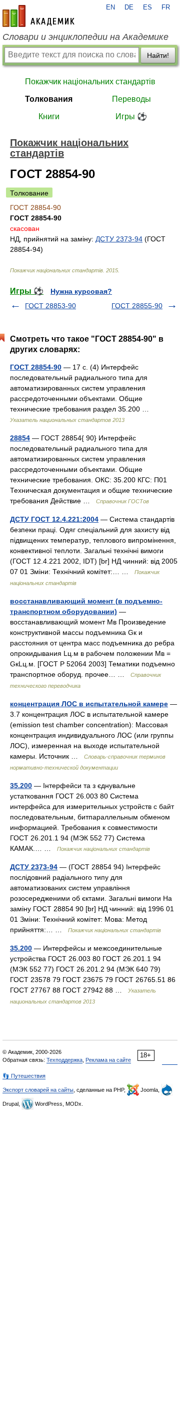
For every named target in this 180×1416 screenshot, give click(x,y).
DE (129, 7)
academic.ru (38, 16)
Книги (49, 116)
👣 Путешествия (24, 1076)
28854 (20, 438)
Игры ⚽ (131, 116)
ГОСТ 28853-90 (50, 306)
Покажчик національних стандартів (90, 81)
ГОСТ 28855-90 (137, 306)
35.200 (21, 786)
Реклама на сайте (108, 1060)
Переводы (131, 99)
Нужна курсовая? (81, 291)
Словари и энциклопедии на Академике (85, 37)
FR (166, 7)
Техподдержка (64, 1060)
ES (147, 7)
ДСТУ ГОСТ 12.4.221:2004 (54, 519)
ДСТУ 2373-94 (119, 239)
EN (110, 7)
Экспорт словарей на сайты (38, 1090)
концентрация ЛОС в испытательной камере (89, 704)
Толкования (48, 99)
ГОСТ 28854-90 (36, 367)
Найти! (158, 55)
